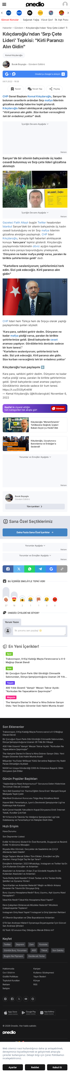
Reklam (6, 984)
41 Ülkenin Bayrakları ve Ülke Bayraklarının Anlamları (28, 917)
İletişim (6, 988)
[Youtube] (26, 999)
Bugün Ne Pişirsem (13, 956)
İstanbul (7, 226)
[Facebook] (12, 999)
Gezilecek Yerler (36, 956)
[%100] (34, 13)
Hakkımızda (8, 968)
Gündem (18, 27)
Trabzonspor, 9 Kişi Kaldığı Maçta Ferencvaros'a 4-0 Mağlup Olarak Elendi (35, 660)
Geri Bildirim (9, 972)
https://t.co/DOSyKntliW (17, 389)
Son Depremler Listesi (14, 836)
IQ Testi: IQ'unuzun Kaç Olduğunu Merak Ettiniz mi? (28, 930)
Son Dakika (57, 950)
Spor (9, 654)
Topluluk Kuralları (11, 980)
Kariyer (37, 968)
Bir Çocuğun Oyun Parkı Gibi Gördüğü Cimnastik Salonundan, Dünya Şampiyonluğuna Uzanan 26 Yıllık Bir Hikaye (36, 675)
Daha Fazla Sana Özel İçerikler (33, 532)
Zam (31, 944)
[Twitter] (19, 999)
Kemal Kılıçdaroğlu (13, 55)
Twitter (42, 222)
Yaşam (10, 683)
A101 (34, 950)
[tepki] (6, 599)
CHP (5, 96)
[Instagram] (5, 999)
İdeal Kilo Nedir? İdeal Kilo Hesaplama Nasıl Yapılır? (28, 899)
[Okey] (23, 13)
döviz (36, 246)
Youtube (43, 944)
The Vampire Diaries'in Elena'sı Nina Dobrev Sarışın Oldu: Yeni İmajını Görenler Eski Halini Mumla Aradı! (35, 704)
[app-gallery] (48, 1013)
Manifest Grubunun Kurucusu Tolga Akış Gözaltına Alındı (31, 798)
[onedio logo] (33, 1032)
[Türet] (55, 13)
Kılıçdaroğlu (10, 108)
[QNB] (45, 13)
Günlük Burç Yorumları (15, 950)
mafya (49, 100)
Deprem (20, 944)
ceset (54, 339)
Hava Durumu (9, 831)
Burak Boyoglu (28, 64)
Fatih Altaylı (21, 222)
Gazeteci (8, 222)
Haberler (7, 27)
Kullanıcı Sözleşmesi (43, 972)
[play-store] (29, 1013)
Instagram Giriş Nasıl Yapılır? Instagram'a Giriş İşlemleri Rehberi (34, 912)
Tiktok (44, 950)
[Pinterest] (32, 999)
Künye (36, 980)
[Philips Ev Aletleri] (13, 13)
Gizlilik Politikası (10, 976)
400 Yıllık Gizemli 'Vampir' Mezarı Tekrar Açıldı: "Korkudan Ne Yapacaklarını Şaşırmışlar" (32, 689)
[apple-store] (11, 1013)
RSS (35, 984)
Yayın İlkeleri (39, 976)
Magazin (11, 697)
